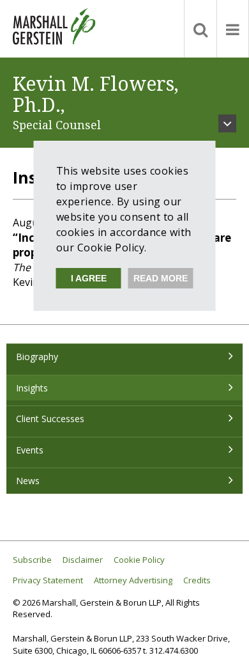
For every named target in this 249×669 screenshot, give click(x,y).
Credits (197, 580)
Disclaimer (83, 560)
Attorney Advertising (133, 580)
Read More (160, 278)
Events (29, 450)
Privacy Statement (48, 580)
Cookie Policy (139, 560)
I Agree (89, 278)
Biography (37, 356)
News (28, 481)
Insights (32, 388)
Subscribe (32, 560)
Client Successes (50, 419)
